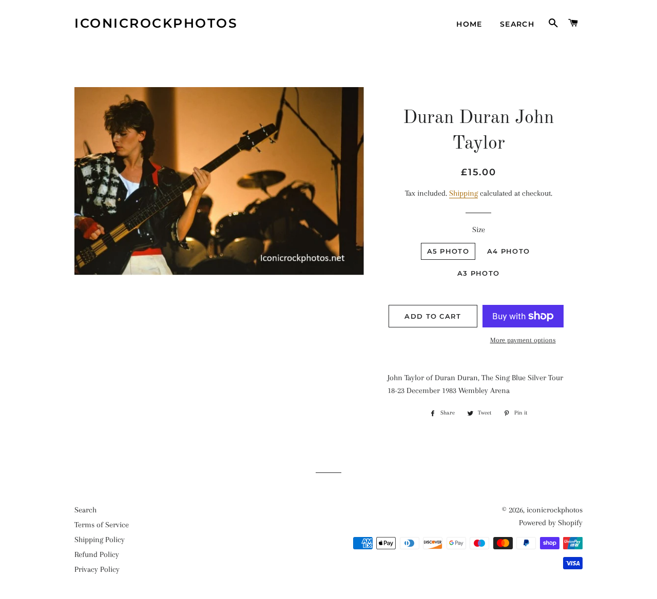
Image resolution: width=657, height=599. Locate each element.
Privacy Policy (97, 569)
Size (478, 229)
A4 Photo (508, 251)
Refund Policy (96, 554)
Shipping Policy (99, 539)
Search (517, 24)
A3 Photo (478, 273)
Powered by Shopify (551, 522)
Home (469, 24)
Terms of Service (101, 524)
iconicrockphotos (156, 23)
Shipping (463, 193)
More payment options (523, 340)
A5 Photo (448, 251)
